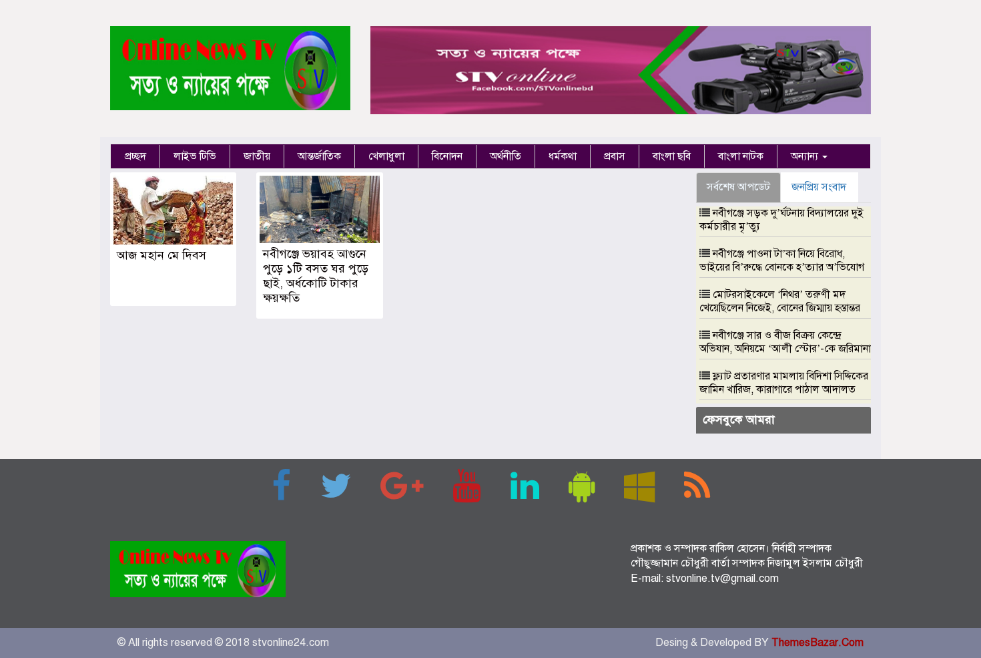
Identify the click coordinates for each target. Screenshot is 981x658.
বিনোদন (447, 156)
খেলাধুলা (386, 156)
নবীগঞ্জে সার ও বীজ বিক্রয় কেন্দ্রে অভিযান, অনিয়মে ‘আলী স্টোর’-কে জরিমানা (785, 342)
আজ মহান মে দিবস (161, 255)
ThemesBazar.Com (817, 642)
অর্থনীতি (505, 156)
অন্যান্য (806, 156)
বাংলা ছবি (672, 156)
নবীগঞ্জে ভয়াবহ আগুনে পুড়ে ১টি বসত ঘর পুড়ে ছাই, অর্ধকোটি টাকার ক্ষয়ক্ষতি (315, 275)
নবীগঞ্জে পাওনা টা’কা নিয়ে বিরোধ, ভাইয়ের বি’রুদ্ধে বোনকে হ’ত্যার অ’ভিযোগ (781, 260)
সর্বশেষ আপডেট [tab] (738, 187)
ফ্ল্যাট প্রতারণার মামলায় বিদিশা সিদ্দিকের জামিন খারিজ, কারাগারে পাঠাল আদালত (783, 382)
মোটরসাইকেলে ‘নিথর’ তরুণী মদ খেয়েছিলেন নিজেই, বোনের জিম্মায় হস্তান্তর (779, 301)
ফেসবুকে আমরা (739, 419)
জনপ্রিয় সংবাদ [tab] (818, 187)
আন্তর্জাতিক (319, 156)
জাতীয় (257, 156)
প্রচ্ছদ (135, 156)
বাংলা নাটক (740, 156)
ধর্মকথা (563, 156)
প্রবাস (614, 156)
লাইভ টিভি (195, 156)
